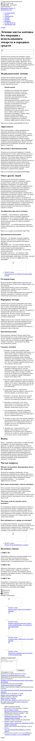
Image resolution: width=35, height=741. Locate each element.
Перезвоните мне (6, 10)
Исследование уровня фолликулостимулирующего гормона (16, 710)
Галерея (6, 18)
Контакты (7, 21)
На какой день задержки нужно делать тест (14, 702)
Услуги (6, 14)
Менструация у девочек (8, 698)
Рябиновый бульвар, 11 (8, 8)
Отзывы (7, 19)
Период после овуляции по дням (11, 695)
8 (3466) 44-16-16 (9, 23)
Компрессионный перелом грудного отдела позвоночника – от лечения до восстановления (20, 625)
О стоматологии (9, 13)
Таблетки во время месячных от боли (13, 675)
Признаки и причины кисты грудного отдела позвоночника (20, 653)
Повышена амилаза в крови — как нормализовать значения (15, 717)
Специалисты (8, 16)
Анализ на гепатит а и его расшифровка (17, 734)
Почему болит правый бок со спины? (16, 545)
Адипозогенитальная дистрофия (11, 685)
